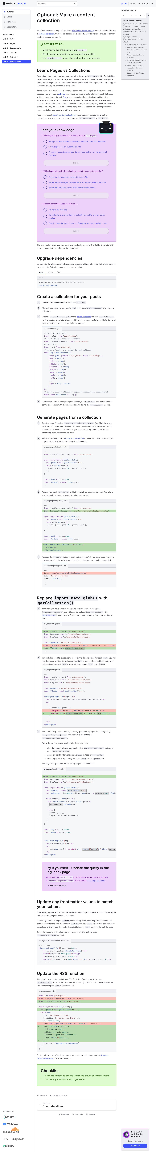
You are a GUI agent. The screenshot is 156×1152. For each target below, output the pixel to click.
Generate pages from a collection (135, 56)
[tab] (123, 15)
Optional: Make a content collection (133, 40)
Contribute (65, 1114)
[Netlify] (9, 1117)
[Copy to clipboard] (113, 282)
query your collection (74, 438)
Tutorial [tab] (10, 12)
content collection (46, 34)
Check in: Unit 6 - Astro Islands (135, 24)
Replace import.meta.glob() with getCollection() (137, 61)
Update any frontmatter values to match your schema (135, 67)
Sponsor (92, 1114)
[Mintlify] (8, 1146)
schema (61, 94)
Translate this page (60, 1095)
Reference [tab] (11, 22)
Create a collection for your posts (137, 51)
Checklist (130, 76)
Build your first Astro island (134, 26)
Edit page (43, 1095)
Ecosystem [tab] (12, 27)
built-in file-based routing (83, 30)
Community (79, 1114)
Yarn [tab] (59, 272)
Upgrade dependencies (135, 47)
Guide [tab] (9, 17)
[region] (79, 640)
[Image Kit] (18, 1139)
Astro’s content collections (64, 115)
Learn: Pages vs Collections (137, 44)
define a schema (84, 317)
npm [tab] (41, 272)
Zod (64, 97)
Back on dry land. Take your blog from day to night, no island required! (134, 31)
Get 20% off (135, 1146)
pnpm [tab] (50, 272)
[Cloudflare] (11, 1131)
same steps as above (96, 880)
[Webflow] (10, 1124)
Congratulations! (130, 37)
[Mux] (5, 1139)
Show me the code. (58, 885)
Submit (76, 163)
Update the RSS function (136, 73)
